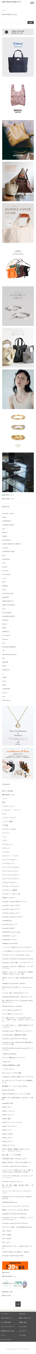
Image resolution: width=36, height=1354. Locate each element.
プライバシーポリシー (6, 1339)
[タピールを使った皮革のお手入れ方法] (18, 763)
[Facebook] (6, 1272)
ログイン (3, 1335)
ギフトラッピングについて (7, 1326)
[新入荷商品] (18, 32)
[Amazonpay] (15, 1265)
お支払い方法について (6, 1318)
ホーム (4, 10)
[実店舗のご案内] (7, 1291)
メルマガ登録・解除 (6, 1322)
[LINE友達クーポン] (8, 498)
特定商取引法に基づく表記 (7, 1331)
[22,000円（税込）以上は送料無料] (15, 1284)
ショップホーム (5, 1313)
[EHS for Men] (6, 1295)
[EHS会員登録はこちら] (9, 1276)
